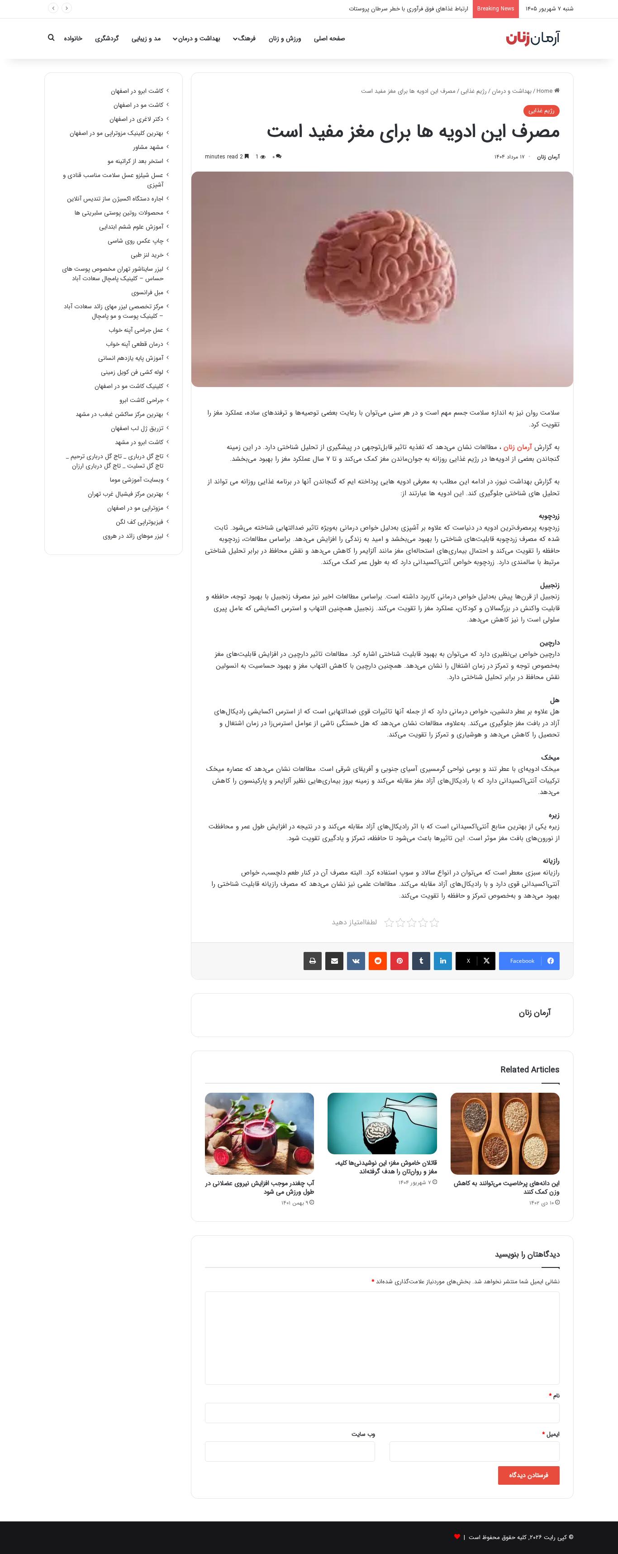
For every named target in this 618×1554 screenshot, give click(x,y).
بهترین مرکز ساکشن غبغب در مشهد (119, 414)
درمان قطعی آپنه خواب (134, 344)
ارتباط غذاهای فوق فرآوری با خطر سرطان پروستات (408, 9)
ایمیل (551, 1434)
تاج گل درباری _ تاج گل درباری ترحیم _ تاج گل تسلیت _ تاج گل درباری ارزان (114, 461)
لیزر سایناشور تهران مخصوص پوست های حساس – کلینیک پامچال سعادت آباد (112, 273)
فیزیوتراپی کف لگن (139, 522)
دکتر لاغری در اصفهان (136, 119)
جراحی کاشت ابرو (141, 400)
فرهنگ (247, 38)
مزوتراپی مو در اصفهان (135, 508)
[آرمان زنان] (533, 38)
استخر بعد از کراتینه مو (135, 161)
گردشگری (107, 38)
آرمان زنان (548, 157)
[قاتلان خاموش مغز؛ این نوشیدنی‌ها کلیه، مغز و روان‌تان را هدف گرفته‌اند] (382, 1123)
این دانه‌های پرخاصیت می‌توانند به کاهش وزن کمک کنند (507, 1187)
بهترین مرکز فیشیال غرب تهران (125, 494)
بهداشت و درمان (199, 38)
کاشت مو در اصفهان (138, 105)
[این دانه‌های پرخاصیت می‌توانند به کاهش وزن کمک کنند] (505, 1134)
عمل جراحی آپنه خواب (136, 330)
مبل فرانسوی (147, 292)
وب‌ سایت (363, 1434)
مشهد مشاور (148, 147)
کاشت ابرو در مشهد (139, 442)
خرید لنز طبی (147, 255)
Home (545, 91)
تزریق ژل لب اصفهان (137, 428)
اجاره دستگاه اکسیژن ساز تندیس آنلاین (115, 199)
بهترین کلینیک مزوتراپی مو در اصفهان (116, 133)
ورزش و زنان (285, 38)
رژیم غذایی (474, 91)
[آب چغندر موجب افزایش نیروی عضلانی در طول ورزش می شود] (259, 1134)
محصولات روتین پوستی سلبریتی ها (119, 213)
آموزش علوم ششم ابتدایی (131, 227)
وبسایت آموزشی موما (136, 480)
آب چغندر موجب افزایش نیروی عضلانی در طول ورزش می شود (259, 1187)
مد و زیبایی (146, 38)
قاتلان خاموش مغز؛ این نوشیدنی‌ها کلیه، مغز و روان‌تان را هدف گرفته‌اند (386, 1167)
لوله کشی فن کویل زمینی (132, 372)
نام (554, 1396)
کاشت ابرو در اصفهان (137, 91)
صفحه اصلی (329, 38)
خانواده (73, 38)
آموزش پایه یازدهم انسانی (130, 358)
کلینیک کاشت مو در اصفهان (129, 386)
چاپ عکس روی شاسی (135, 241)
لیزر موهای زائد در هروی (133, 536)
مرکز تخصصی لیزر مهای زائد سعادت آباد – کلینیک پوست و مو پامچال (113, 311)
